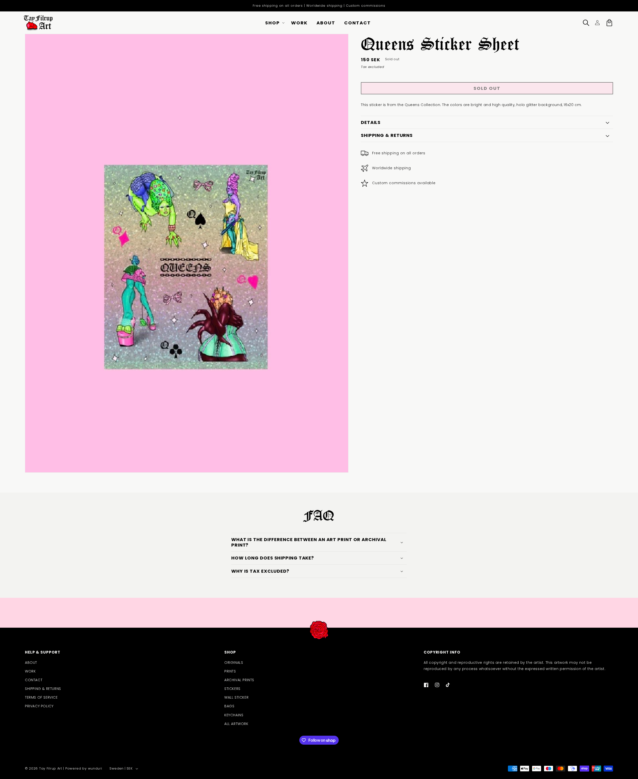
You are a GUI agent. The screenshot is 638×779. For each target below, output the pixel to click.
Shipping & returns (43, 688)
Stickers (232, 688)
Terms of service (41, 697)
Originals (233, 662)
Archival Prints (239, 679)
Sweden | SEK (120, 768)
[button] (274, 23)
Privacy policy (39, 706)
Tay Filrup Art (50, 768)
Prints (230, 671)
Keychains (233, 715)
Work (30, 671)
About (31, 662)
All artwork (236, 723)
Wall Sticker (236, 697)
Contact (33, 679)
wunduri (95, 768)
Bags (229, 706)
